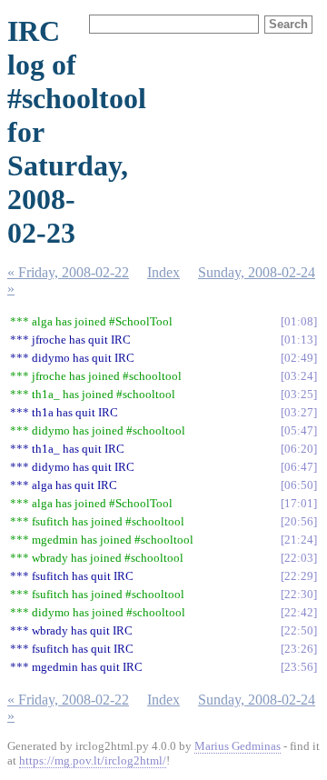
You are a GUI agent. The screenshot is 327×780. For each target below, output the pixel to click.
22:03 (298, 558)
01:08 (298, 321)
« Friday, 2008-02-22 (68, 272)
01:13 (298, 339)
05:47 (298, 430)
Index (163, 272)
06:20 (298, 448)
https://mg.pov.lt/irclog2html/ (92, 760)
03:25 (298, 394)
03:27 (298, 412)
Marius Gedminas (237, 746)
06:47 (298, 467)
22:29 (298, 576)
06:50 (298, 485)
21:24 (298, 539)
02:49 (298, 358)
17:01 (298, 503)
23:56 (298, 667)
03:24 (298, 376)
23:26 (298, 648)
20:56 (298, 521)
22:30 (298, 594)
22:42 (298, 612)
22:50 (298, 630)
